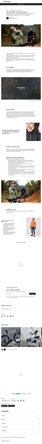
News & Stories (12, 10)
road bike (29, 171)
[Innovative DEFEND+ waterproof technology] (21, 88)
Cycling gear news (19, 10)
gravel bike (8, 59)
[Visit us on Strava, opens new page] (10, 316)
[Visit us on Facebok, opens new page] (2, 316)
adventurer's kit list (32, 149)
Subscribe (32, 293)
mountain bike (21, 58)
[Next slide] (5, 350)
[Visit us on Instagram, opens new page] (5, 316)
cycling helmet (22, 165)
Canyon (7, 10)
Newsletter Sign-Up (6, 400)
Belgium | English (6, 440)
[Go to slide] (23, 350)
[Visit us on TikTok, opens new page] (13, 316)
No (9, 308)
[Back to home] (6, 1)
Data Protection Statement (14, 297)
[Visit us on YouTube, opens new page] (8, 316)
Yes (4, 308)
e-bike (27, 59)
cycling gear (26, 55)
